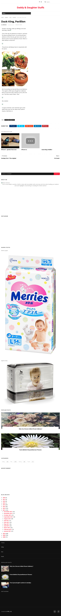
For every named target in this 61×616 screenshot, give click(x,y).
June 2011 (6, 522)
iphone (14, 17)
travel (28, 461)
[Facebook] (39, 2)
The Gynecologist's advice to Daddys (20, 582)
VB (11, 611)
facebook (56, 173)
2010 (4, 533)
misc (11, 461)
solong (20, 461)
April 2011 (6, 526)
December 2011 (8, 511)
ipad (10, 17)
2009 (4, 535)
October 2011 (7, 515)
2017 (4, 499)
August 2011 (7, 518)
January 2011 (7, 531)
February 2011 (7, 529)
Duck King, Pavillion (47, 149)
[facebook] (58, 611)
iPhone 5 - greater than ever (9, 149)
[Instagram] (41, 2)
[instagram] (54, 611)
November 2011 (8, 513)
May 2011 (6, 524)
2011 (4, 510)
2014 (4, 504)
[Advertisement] (30, 167)
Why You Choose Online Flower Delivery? (30, 429)
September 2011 (8, 517)
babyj (3, 461)
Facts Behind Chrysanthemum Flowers (30, 450)
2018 (4, 497)
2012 (4, 508)
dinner (6, 17)
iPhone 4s (24, 149)
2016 (4, 501)
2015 (4, 503)
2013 (4, 506)
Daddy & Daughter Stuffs (30, 7)
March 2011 (7, 527)
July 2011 (6, 520)
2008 (4, 537)
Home (2, 17)
